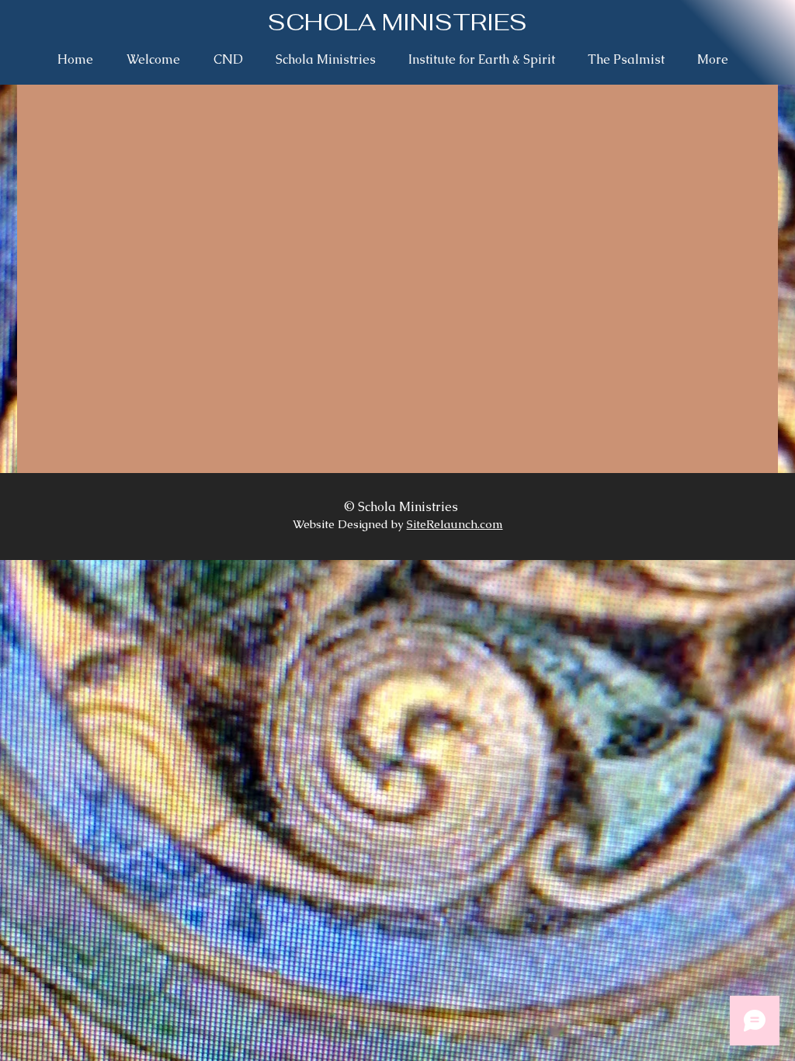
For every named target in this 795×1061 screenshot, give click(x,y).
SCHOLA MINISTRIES (397, 22)
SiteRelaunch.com (455, 524)
